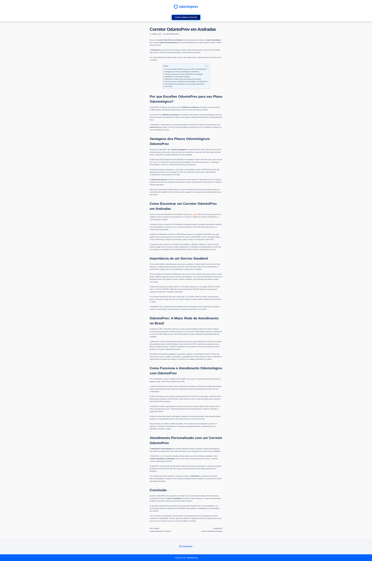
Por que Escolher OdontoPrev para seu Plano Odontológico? (186, 69)
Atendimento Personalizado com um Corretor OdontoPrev (184, 84)
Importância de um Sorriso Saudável (177, 76)
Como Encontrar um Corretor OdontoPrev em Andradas (184, 74)
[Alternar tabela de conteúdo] (205, 66)
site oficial (193, 214)
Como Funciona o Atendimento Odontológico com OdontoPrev (186, 81)
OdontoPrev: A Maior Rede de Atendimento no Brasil (183, 79)
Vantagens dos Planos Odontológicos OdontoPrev (182, 71)
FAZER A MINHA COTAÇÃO (186, 17)
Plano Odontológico (172, 34)
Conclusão (168, 86)
